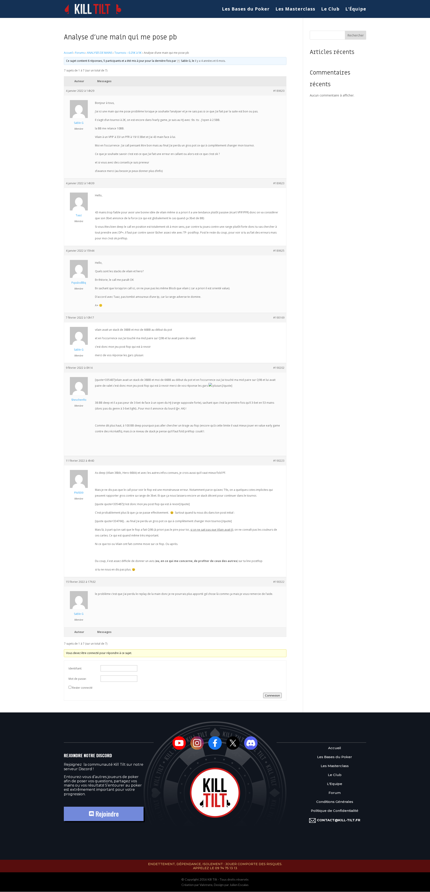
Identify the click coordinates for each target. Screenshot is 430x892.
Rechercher (355, 35)
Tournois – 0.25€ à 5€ (128, 53)
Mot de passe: (77, 679)
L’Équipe (355, 9)
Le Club (330, 9)
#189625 (278, 251)
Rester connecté (82, 688)
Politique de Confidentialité (334, 811)
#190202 (278, 368)
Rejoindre (106, 813)
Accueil (68, 53)
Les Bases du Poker (246, 9)
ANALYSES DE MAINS (99, 53)
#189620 (278, 91)
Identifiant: (75, 668)
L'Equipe (334, 784)
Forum (335, 793)
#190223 (278, 461)
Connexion (272, 695)
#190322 (278, 582)
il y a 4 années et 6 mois (210, 61)
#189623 (278, 183)
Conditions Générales (334, 802)
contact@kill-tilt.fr (338, 820)
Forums (80, 53)
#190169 (278, 317)
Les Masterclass (295, 9)
